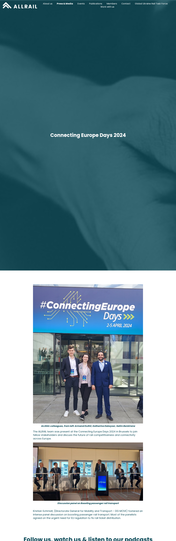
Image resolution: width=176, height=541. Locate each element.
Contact (125, 3)
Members (112, 3)
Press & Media (65, 3)
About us (47, 3)
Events (81, 3)
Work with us (107, 6)
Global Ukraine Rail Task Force (151, 3)
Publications (95, 3)
